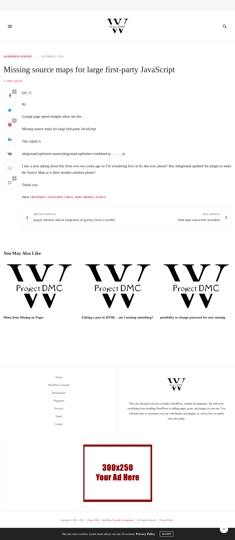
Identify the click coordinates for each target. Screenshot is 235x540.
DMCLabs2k (14, 81)
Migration (58, 400)
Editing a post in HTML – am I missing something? (117, 317)
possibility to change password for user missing (192, 317)
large (68, 197)
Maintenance (59, 393)
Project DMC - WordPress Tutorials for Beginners (110, 520)
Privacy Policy (166, 520)
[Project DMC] (117, 26)
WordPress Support (17, 56)
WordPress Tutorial (58, 385)
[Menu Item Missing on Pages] (39, 287)
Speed (59, 416)
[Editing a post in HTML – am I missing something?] (117, 287)
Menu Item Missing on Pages (23, 317)
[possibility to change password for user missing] (196, 287)
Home (59, 377)
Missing (88, 197)
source (100, 197)
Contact (59, 424)
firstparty (38, 197)
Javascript (55, 197)
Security (58, 408)
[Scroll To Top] (224, 529)
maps (78, 197)
